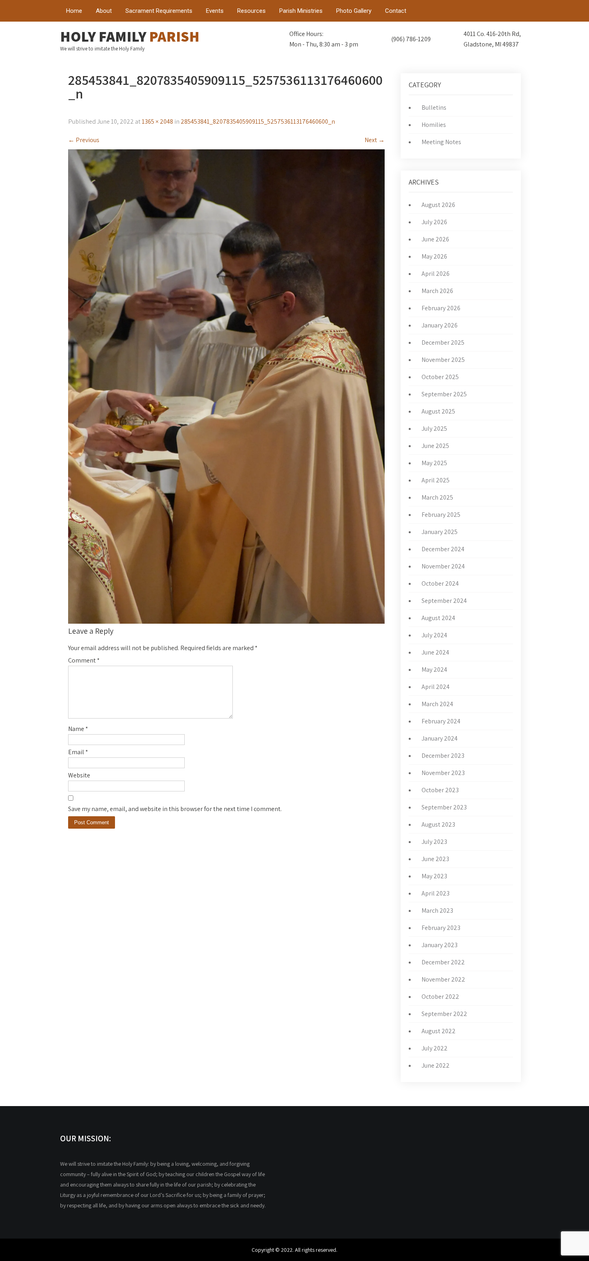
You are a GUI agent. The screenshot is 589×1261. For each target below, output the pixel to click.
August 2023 (438, 824)
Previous (83, 140)
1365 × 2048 (157, 121)
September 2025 (444, 394)
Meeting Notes (441, 142)
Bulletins (434, 107)
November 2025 (443, 359)
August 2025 (438, 411)
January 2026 (440, 325)
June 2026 (435, 239)
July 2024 (434, 635)
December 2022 (443, 962)
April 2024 (436, 687)
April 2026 (436, 273)
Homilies (434, 124)
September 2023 (444, 807)
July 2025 (434, 428)
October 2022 (440, 996)
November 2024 (443, 566)
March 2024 (437, 704)
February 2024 (441, 721)
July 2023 (434, 841)
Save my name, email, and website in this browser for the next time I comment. (175, 809)
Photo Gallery (353, 10)
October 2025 (440, 377)
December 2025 (443, 342)
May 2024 (434, 669)
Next (375, 140)
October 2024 (440, 583)
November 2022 (443, 979)
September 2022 (444, 1014)
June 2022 (436, 1065)
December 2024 (443, 549)
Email (78, 752)
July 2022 (435, 1048)
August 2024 (438, 618)
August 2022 (439, 1031)
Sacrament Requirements (158, 10)
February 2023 (441, 928)
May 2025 (434, 463)
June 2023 (435, 859)
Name (78, 729)
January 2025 (440, 532)
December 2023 (443, 755)
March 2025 (437, 497)
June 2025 (435, 446)
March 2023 (437, 910)
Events (215, 10)
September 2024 (444, 600)
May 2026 (434, 256)
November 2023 (443, 773)
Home (74, 10)
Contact (395, 10)
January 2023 (440, 945)
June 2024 (435, 652)
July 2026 (434, 222)
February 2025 (441, 514)
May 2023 (434, 876)
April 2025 (436, 480)
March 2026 (437, 291)
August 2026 (438, 205)
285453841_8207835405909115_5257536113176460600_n (258, 121)
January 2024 (440, 738)
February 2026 (441, 308)
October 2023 (440, 790)
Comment (84, 660)
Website (79, 775)
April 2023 (436, 893)
